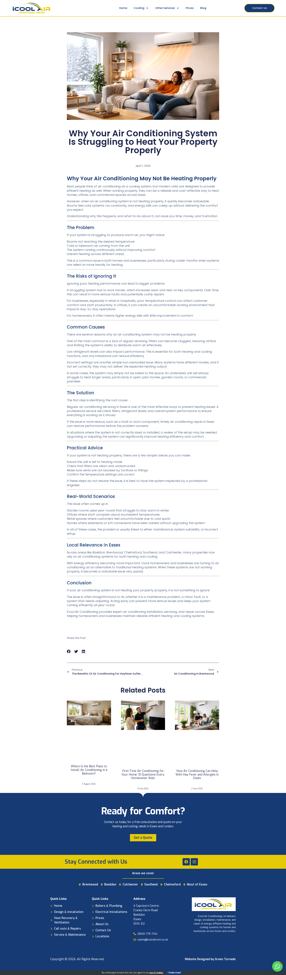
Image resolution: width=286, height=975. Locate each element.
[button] (69, 651)
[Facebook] (186, 861)
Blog (203, 8)
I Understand (174, 972)
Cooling (139, 8)
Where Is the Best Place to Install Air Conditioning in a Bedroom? (89, 769)
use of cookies (156, 972)
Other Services (165, 8)
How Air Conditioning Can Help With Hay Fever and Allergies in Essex (197, 774)
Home (123, 8)
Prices (190, 8)
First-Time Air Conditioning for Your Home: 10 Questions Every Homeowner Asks (142, 774)
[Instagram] (194, 861)
